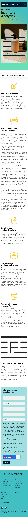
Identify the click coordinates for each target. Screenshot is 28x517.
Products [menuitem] (3, 479)
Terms (17, 512)
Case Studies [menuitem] (4, 494)
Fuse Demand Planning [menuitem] (6, 485)
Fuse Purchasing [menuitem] (4, 481)
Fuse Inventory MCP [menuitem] (19, 487)
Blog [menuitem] (2, 498)
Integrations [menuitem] (17, 485)
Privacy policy (12, 512)
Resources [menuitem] (3, 492)
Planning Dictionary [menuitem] (5, 502)
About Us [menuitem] (17, 492)
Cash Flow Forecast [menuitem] (19, 481)
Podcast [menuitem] (2, 500)
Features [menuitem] (17, 479)
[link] (10, 4)
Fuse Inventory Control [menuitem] (6, 483)
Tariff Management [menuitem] (19, 483)
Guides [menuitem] (2, 496)
